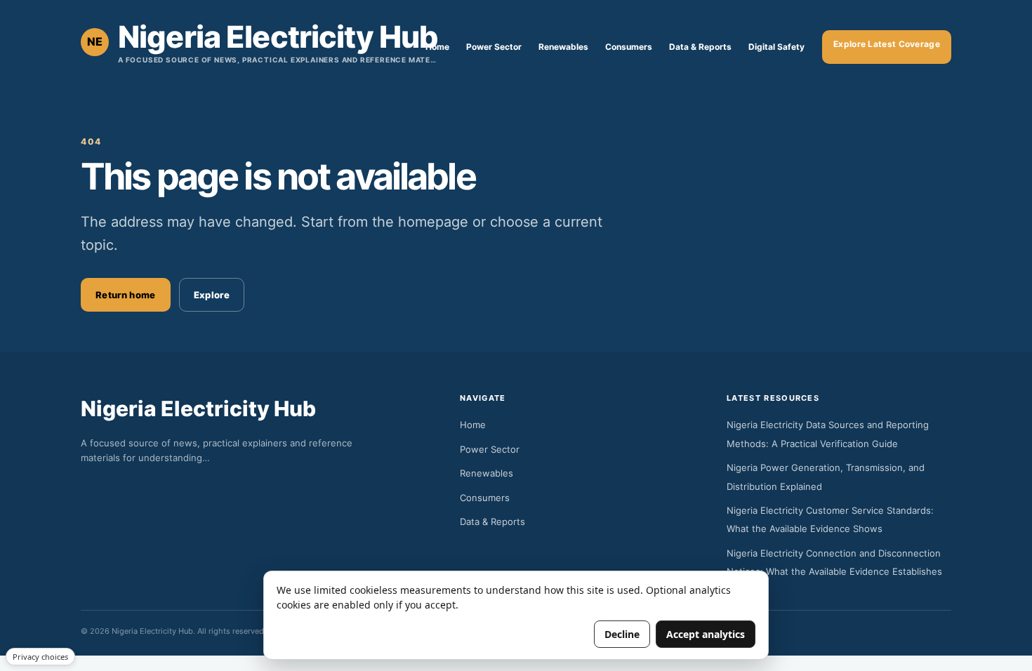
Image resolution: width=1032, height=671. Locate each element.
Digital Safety (776, 46)
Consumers (628, 46)
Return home (125, 294)
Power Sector (494, 46)
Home (437, 46)
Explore (212, 294)
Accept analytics (705, 634)
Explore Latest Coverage (886, 44)
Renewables (563, 46)
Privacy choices (40, 656)
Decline (622, 634)
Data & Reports (700, 46)
